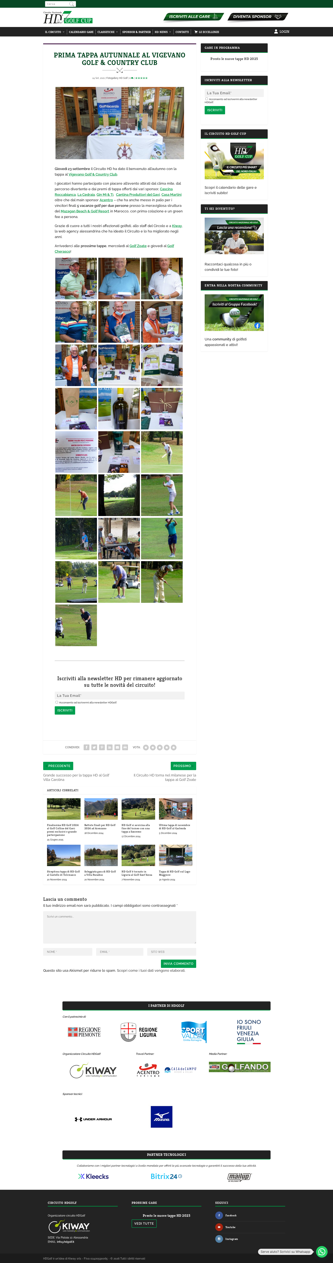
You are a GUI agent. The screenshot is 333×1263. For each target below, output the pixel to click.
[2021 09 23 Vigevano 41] (76, 602)
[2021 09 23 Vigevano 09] (161, 385)
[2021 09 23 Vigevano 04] (76, 341)
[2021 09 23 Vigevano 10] (76, 428)
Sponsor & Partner (136, 31)
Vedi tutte (144, 1223)
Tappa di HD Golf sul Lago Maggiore (174, 873)
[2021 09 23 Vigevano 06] (161, 341)
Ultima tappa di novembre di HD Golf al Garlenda (174, 826)
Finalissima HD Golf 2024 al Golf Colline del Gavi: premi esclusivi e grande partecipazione (63, 829)
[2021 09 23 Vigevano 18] (161, 472)
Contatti (182, 31)
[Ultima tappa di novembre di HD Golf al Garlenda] (176, 809)
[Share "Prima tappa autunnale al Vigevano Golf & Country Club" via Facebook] (86, 747)
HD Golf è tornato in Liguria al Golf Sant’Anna (137, 873)
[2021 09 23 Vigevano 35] (161, 558)
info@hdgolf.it (65, 1241)
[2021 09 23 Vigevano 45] (76, 645)
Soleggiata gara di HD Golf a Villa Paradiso (100, 873)
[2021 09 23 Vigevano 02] (161, 298)
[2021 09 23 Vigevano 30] (76, 558)
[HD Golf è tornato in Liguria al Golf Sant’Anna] (138, 855)
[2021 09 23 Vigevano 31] (119, 558)
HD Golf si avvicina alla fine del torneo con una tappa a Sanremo (136, 828)
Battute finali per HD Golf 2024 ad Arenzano (100, 826)
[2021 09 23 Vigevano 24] (161, 515)
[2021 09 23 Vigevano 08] (119, 385)
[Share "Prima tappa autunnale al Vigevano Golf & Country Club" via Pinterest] (102, 747)
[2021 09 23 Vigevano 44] (161, 602)
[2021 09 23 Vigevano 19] (76, 515)
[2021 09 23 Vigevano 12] (161, 428)
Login (284, 31)
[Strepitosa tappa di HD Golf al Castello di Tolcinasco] (64, 855)
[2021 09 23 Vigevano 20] (119, 515)
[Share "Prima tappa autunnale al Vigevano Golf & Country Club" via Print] (125, 747)
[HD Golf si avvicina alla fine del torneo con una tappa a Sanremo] (138, 809)
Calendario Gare (81, 31)
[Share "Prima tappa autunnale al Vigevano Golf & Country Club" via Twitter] (94, 747)
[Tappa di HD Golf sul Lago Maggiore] (176, 855)
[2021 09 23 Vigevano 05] (119, 341)
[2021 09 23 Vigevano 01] (119, 298)
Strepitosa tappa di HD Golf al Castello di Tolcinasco (63, 873)
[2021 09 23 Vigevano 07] (76, 385)
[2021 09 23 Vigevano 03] (76, 298)
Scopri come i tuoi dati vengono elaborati (151, 970)
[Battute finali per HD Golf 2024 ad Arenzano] (101, 809)
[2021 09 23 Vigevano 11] (119, 428)
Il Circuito (53, 31)
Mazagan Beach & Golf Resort (85, 211)
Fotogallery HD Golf (117, 78)
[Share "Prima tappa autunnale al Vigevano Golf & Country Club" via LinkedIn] (110, 747)
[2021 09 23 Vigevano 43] (119, 602)
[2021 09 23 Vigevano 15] (119, 472)
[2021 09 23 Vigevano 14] (76, 472)
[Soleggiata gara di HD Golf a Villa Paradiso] (101, 855)
